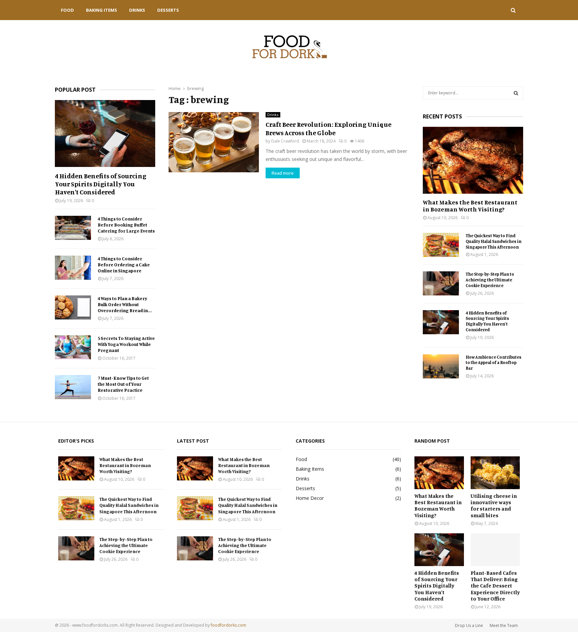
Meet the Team (504, 625)
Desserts (168, 10)
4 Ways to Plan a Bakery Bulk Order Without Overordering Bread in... (125, 304)
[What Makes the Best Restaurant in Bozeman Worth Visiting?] (473, 160)
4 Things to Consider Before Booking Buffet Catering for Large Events (126, 225)
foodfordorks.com (228, 625)
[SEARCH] (516, 93)
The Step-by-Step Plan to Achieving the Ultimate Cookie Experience (490, 279)
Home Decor (310, 498)
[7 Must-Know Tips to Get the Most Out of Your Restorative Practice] (73, 387)
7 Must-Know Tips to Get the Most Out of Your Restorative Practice (123, 384)
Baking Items (101, 10)
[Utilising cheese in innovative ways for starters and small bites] (495, 472)
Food (67, 10)
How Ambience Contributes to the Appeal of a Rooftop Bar (493, 362)
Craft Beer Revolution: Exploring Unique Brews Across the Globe (328, 128)
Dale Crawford (285, 141)
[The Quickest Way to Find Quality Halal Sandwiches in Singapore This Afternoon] (441, 245)
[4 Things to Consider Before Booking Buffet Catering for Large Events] (73, 228)
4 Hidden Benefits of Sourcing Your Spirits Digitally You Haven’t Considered (100, 184)
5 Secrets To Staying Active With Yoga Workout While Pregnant (126, 344)
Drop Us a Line (469, 625)
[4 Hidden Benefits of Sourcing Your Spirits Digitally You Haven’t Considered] (105, 133)
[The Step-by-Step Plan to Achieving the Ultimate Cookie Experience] (441, 283)
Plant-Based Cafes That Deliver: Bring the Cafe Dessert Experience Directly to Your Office (495, 585)
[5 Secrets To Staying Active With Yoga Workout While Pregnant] (73, 347)
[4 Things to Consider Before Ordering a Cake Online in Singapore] (73, 268)
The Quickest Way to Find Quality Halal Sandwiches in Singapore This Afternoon (493, 241)
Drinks (137, 10)
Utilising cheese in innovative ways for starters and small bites (494, 505)
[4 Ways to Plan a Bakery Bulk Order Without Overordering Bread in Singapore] (73, 307)
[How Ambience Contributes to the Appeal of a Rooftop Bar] (441, 366)
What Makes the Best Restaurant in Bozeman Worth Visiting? (470, 205)
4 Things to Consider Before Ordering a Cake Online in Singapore (124, 264)
